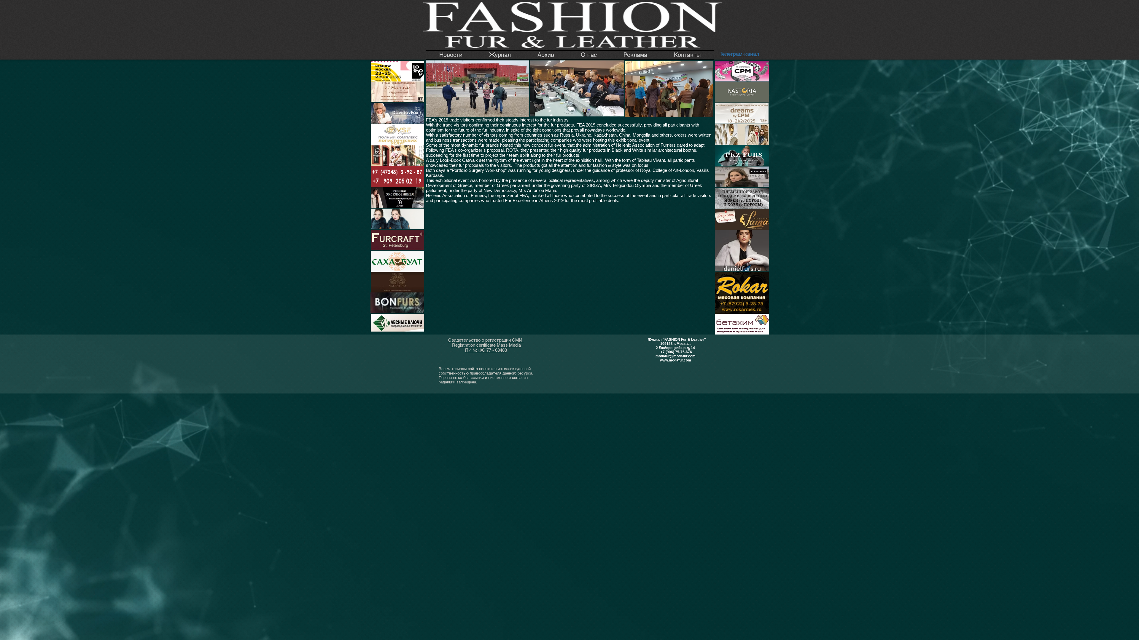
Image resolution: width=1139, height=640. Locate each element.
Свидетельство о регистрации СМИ (486, 340)
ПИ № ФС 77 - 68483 (486, 350)
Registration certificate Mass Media (486, 345)
